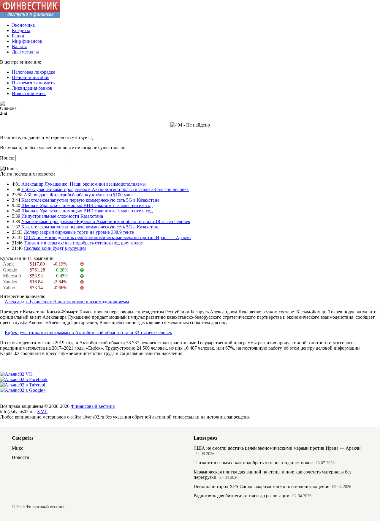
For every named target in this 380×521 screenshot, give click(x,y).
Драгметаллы (25, 51)
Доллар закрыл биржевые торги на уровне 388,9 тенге (79, 232)
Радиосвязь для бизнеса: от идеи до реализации (241, 495)
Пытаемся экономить (33, 82)
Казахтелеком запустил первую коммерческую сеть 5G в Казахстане (90, 200)
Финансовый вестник (93, 406)
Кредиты (21, 30)
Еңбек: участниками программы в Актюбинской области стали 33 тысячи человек (105, 189)
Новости (20, 457)
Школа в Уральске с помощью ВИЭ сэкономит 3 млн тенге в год (87, 205)
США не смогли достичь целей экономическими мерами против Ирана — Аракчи (107, 237)
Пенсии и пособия (30, 77)
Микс (17, 448)
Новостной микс (29, 93)
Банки (18, 35)
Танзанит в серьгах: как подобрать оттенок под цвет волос (83, 242)
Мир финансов (27, 41)
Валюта (19, 46)
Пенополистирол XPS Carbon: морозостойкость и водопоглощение (261, 486)
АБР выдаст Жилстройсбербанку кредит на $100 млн (78, 194)
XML (42, 411)
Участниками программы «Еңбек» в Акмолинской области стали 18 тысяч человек (105, 221)
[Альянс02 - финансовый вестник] (30, 16)
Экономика (23, 25)
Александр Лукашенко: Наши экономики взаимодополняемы (83, 184)
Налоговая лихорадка (33, 72)
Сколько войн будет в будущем (55, 248)
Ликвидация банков (32, 88)
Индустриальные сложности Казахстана (62, 216)
